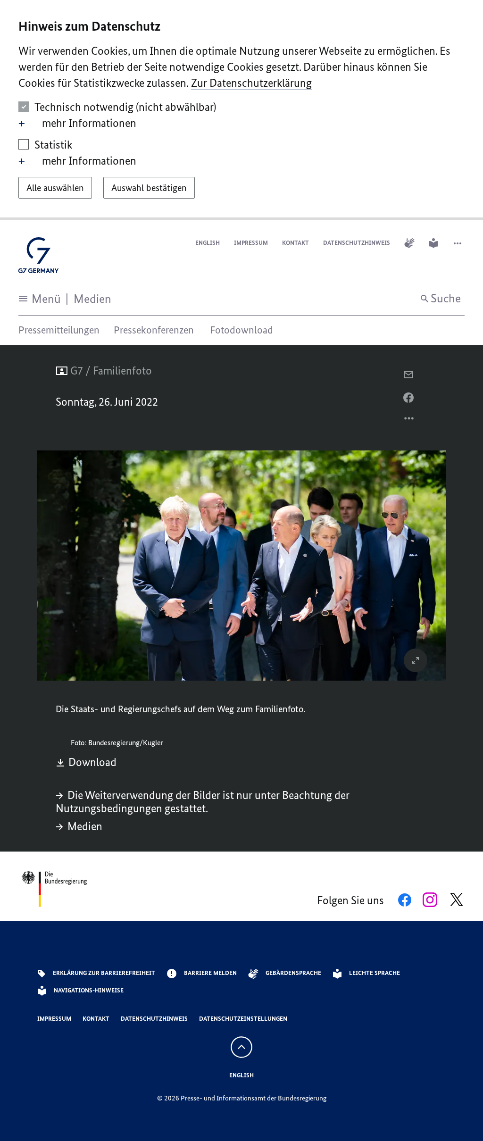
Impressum (251, 242)
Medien (84, 826)
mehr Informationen (89, 123)
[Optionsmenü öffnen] (409, 420)
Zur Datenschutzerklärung (251, 83)
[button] (458, 243)
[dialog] (241, 110)
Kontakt (295, 242)
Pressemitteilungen (59, 330)
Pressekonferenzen (154, 330)
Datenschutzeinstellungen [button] (243, 1018)
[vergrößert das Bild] (415, 660)
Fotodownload (241, 330)
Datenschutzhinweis (356, 242)
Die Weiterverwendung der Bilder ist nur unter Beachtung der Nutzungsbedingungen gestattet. (203, 802)
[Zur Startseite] (38, 257)
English (207, 242)
